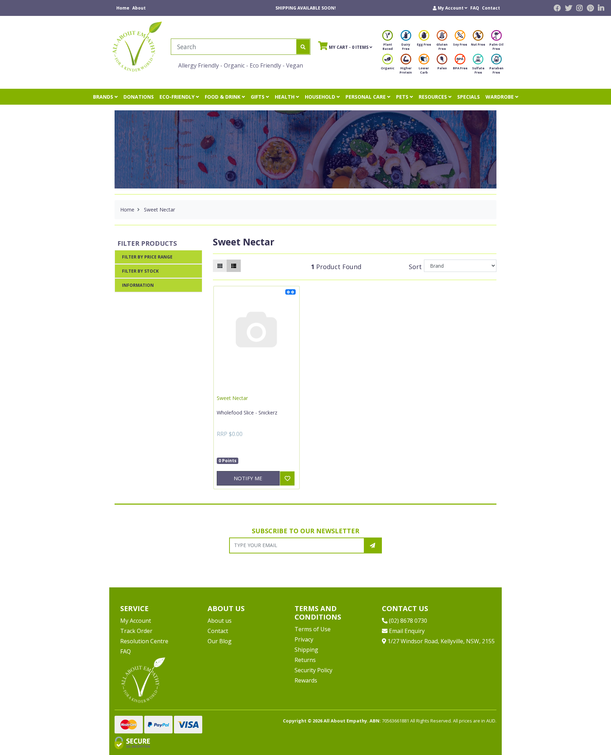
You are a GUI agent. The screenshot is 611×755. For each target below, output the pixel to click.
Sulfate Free (478, 70)
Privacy (304, 639)
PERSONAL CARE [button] (366, 96)
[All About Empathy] (137, 46)
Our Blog (220, 641)
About (139, 8)
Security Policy (313, 670)
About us (220, 621)
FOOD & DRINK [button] (223, 96)
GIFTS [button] (258, 96)
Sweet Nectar (232, 398)
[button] (450, 8)
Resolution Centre (144, 641)
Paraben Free (496, 70)
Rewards (306, 680)
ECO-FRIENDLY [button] (177, 96)
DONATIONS (138, 96)
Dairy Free (405, 46)
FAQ (474, 8)
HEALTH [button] (285, 96)
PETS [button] (403, 96)
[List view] (234, 266)
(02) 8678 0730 (407, 621)
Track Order (136, 631)
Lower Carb (424, 70)
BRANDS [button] (104, 96)
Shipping (306, 650)
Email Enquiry (406, 631)
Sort (415, 266)
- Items (343, 46)
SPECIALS (468, 96)
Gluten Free (442, 46)
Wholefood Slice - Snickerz (247, 412)
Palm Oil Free (496, 46)
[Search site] (303, 46)
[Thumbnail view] (220, 266)
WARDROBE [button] (500, 96)
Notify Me (248, 478)
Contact (491, 8)
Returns (305, 660)
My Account (135, 621)
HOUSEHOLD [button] (321, 96)
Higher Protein (406, 70)
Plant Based (388, 46)
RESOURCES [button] (433, 96)
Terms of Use (313, 629)
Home (122, 8)
